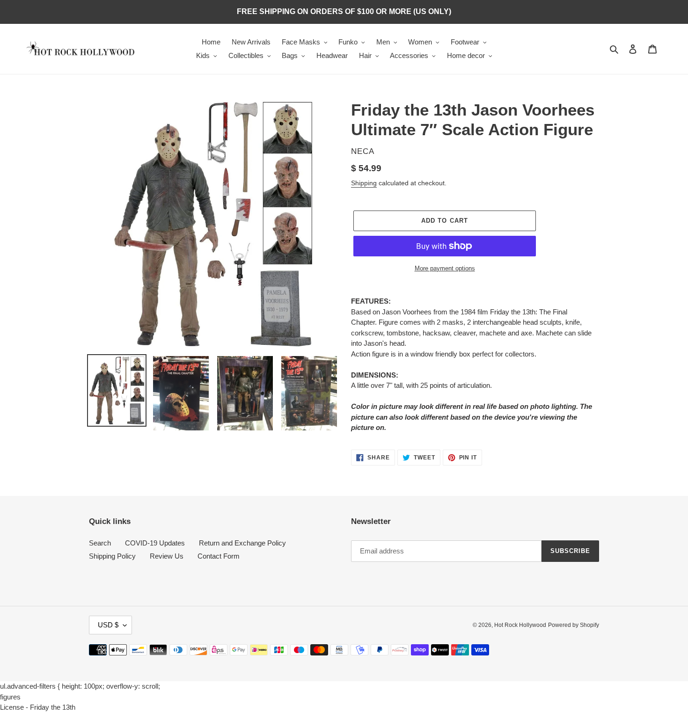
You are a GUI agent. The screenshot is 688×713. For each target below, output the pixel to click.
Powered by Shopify (573, 625)
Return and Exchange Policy (242, 543)
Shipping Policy (112, 556)
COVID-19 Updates (155, 543)
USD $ (108, 625)
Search (100, 543)
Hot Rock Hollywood (520, 625)
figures (10, 697)
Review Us (166, 556)
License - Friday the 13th (37, 707)
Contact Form (219, 556)
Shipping (364, 183)
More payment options (445, 268)
